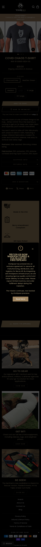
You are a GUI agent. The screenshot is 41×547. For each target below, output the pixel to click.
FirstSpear (12, 264)
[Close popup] (33, 249)
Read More (20, 299)
